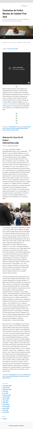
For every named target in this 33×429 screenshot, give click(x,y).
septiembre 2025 (7, 386)
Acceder (5, 419)
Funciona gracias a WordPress (16, 425)
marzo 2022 (6, 412)
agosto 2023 (6, 399)
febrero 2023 (6, 404)
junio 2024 (5, 393)
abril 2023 (5, 403)
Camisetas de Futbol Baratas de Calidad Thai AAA (14, 13)
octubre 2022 (6, 406)
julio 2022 (5, 410)
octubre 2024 (6, 387)
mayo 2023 (5, 401)
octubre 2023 (6, 397)
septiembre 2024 (7, 389)
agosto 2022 (6, 408)
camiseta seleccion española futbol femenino (16, 128)
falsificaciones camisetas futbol (10, 130)
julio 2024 (5, 391)
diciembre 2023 (7, 395)
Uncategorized (12, 127)
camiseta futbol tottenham (11, 376)
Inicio (4, 37)
